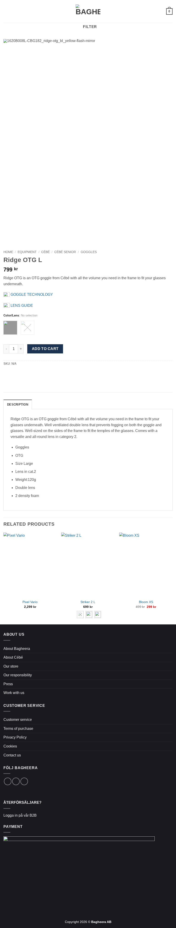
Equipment (27, 252)
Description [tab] (17, 404)
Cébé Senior (65, 252)
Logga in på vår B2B (20, 815)
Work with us (13, 693)
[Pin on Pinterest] (17, 373)
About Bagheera (16, 649)
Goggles (89, 252)
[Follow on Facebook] (7, 781)
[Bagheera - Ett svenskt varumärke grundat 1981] (88, 11)
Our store (10, 666)
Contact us (12, 755)
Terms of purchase (18, 729)
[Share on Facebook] (6, 373)
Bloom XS (146, 602)
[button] (6, 11)
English (157, 11)
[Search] (14, 11)
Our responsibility (17, 675)
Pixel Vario (30, 602)
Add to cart (45, 349)
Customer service (17, 720)
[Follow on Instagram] (16, 781)
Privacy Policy (15, 737)
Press (8, 684)
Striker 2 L (87, 602)
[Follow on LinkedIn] (24, 781)
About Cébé (13, 657)
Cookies (10, 746)
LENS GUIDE (21, 305)
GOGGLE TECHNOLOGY (31, 294)
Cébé (45, 252)
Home (8, 252)
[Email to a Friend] (12, 373)
